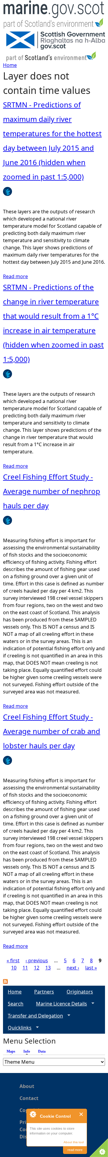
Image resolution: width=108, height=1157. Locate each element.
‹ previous (37, 960)
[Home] (54, 16)
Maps (11, 1051)
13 (48, 967)
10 (13, 967)
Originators (80, 991)
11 (25, 967)
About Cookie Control (33, 1114)
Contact (29, 1098)
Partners (44, 991)
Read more (15, 276)
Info (28, 1051)
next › (73, 967)
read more (75, 1150)
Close (81, 1114)
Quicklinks (17, 1027)
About (27, 1086)
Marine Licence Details (59, 1003)
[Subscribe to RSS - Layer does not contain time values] (5, 982)
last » (91, 967)
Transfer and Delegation (33, 1015)
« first (13, 960)
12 (36, 967)
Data (42, 1051)
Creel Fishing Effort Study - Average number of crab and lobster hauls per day (51, 731)
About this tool (74, 1142)
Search (15, 1003)
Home (10, 65)
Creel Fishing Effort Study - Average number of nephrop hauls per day (51, 491)
